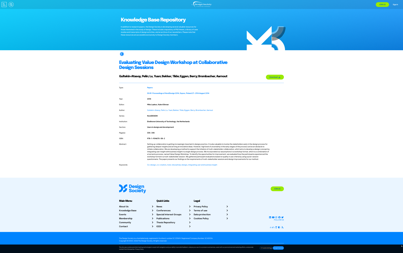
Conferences (163, 211)
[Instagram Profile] (276, 217)
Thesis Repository (165, 223)
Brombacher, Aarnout (204, 110)
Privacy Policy (201, 207)
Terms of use (200, 211)
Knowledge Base (127, 211)
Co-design (151, 165)
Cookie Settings (267, 248)
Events (122, 215)
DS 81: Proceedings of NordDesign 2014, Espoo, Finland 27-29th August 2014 (178, 93)
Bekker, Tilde (178, 110)
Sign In (395, 4)
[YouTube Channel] (273, 217)
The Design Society (145, 241)
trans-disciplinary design (177, 165)
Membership (125, 219)
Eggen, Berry (189, 110)
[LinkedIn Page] (270, 217)
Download (273, 77)
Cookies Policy (201, 219)
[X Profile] (282, 217)
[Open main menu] (4, 4)
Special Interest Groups (168, 215)
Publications (162, 219)
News (159, 207)
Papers (150, 87)
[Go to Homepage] (201, 4)
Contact (123, 226)
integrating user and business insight (202, 165)
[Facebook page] (279, 217)
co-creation (161, 165)
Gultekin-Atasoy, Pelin (156, 110)
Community (125, 223)
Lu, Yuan (169, 110)
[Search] (11, 4)
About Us (123, 207)
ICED (158, 226)
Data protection (202, 215)
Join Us (382, 4)
